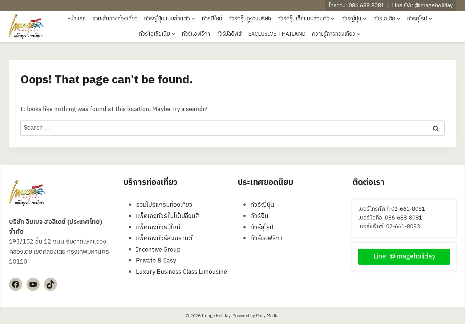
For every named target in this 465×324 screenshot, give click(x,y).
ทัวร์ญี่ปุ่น (262, 205)
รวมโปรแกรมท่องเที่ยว (164, 205)
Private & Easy (156, 261)
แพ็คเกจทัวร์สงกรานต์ (164, 238)
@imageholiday (434, 5)
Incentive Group (158, 250)
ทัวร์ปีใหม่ (212, 18)
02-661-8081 (408, 209)
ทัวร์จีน (259, 216)
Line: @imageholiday (404, 256)
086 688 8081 (366, 5)
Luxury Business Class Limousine (181, 272)
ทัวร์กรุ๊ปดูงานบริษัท (250, 18)
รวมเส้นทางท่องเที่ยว (115, 18)
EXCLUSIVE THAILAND (277, 34)
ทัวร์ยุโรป (261, 227)
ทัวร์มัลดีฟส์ (229, 34)
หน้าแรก (77, 18)
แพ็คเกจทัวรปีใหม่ (158, 227)
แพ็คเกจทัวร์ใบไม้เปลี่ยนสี (167, 216)
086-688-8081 (403, 217)
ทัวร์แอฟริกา (196, 34)
